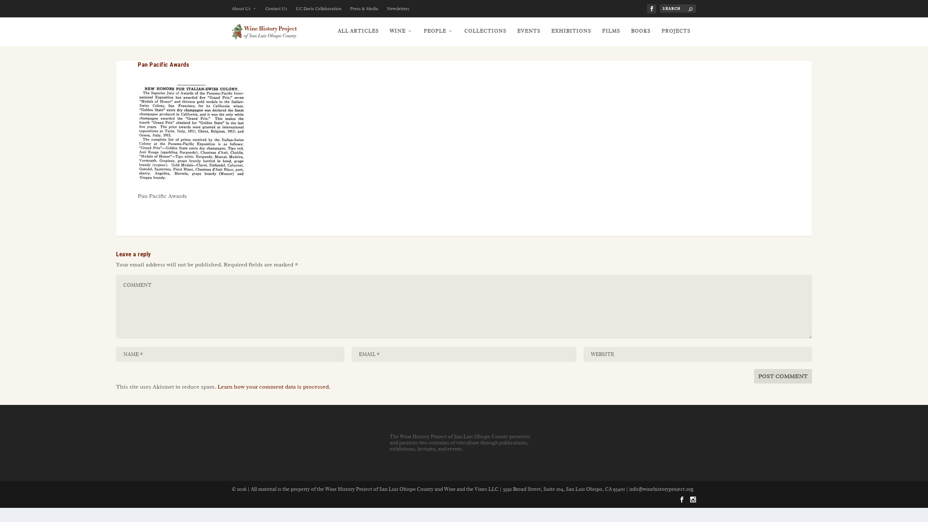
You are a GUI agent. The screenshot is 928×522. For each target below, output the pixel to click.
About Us (241, 9)
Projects (676, 31)
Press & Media (364, 9)
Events (528, 31)
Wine (398, 31)
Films (611, 31)
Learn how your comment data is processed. (274, 386)
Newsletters (398, 9)
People (435, 31)
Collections (485, 31)
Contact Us (276, 9)
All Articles (358, 31)
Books (641, 31)
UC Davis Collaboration (318, 9)
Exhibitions (571, 31)
